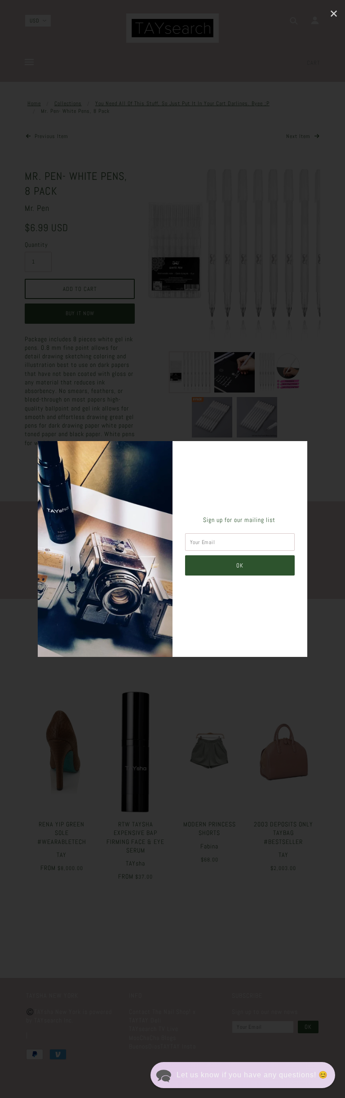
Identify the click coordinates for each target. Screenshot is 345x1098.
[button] (242, 1075)
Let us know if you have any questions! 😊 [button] (252, 1075)
